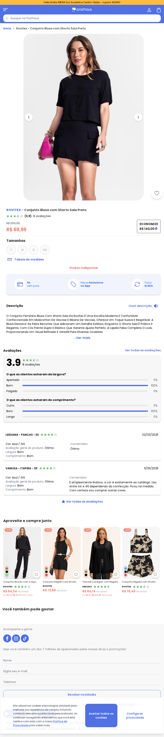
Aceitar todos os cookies (101, 716)
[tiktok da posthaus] (25, 638)
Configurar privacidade (135, 716)
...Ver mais (82, 337)
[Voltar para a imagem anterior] (29, 117)
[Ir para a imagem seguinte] (138, 117)
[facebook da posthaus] (7, 638)
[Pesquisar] (7, 18)
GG (45, 249)
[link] (28, 216)
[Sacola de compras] (158, 9)
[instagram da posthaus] (16, 638)
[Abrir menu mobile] (5, 9)
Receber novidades (82, 695)
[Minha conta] (148, 9)
